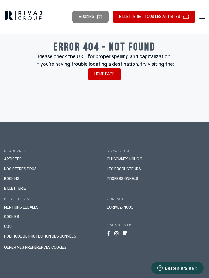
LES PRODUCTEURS (124, 169)
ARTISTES (13, 159)
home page (104, 74)
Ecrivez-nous (120, 207)
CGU (8, 226)
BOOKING (12, 178)
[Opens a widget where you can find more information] (177, 268)
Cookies (11, 216)
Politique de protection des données (40, 236)
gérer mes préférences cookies (35, 247)
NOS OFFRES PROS (20, 169)
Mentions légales (21, 207)
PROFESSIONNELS (122, 178)
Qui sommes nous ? (124, 159)
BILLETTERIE (15, 188)
